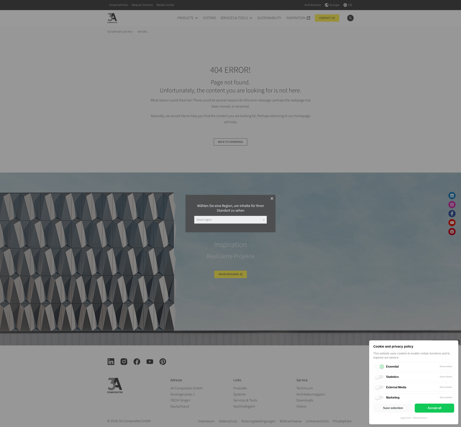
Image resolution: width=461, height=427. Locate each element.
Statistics (392, 376)
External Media (396, 387)
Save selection (393, 408)
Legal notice (405, 417)
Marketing (393, 397)
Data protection (420, 417)
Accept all (434, 408)
